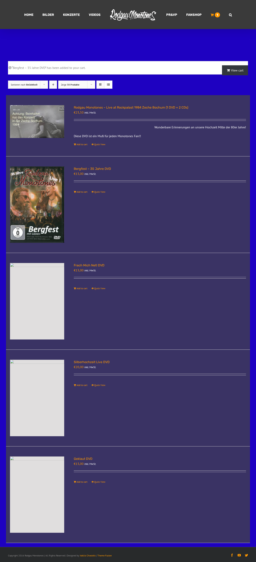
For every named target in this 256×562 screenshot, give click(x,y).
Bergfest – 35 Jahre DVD (92, 169)
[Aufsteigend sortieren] (53, 85)
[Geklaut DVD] (37, 494)
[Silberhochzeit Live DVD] (37, 398)
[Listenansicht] (108, 85)
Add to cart (82, 144)
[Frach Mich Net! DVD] (37, 301)
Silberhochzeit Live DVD (92, 362)
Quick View (99, 144)
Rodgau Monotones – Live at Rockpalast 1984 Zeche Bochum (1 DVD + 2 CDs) (131, 107)
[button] (211, 14)
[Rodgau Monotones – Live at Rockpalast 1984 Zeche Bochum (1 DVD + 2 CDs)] (37, 121)
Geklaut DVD (83, 459)
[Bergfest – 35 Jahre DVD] (37, 204)
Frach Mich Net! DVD (89, 265)
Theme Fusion (104, 555)
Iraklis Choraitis (88, 555)
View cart (237, 70)
